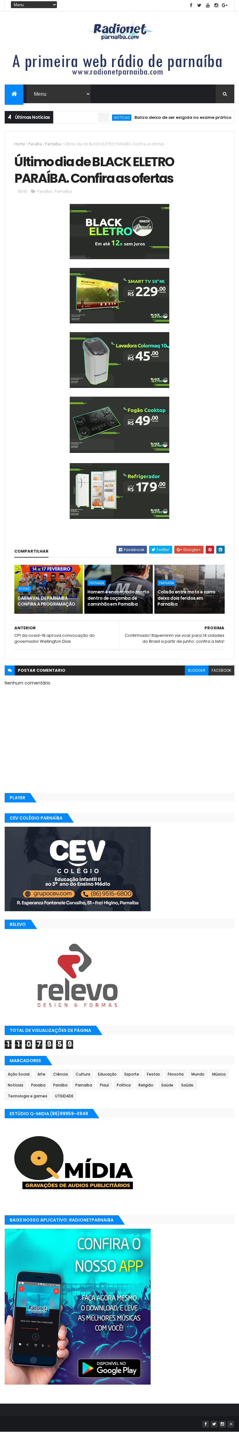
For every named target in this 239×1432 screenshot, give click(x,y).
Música (219, 1074)
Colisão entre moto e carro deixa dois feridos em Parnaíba (186, 598)
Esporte (131, 1074)
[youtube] (207, 5)
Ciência (60, 1074)
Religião (145, 1085)
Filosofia (176, 1074)
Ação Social (19, 1074)
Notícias (103, 117)
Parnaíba (53, 144)
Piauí (104, 1085)
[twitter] (199, 5)
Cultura (83, 1074)
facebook (221, 670)
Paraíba (35, 144)
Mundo (197, 1074)
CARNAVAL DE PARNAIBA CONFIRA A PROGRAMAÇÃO (46, 601)
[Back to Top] (230, 1424)
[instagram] (216, 5)
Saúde (167, 1085)
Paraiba (38, 1085)
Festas (24, 589)
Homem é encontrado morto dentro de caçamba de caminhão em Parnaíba (118, 598)
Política (124, 1085)
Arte (41, 1074)
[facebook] (191, 5)
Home (19, 144)
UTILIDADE (64, 1096)
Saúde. (187, 1085)
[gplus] (224, 5)
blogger (196, 670)
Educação (107, 1074)
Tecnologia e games (27, 1096)
